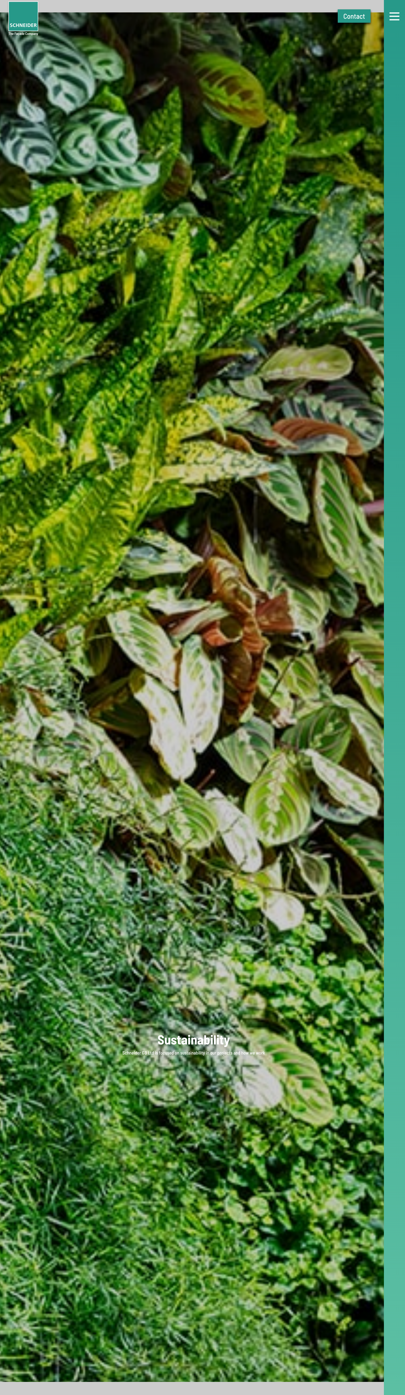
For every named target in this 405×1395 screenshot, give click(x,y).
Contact (354, 16)
